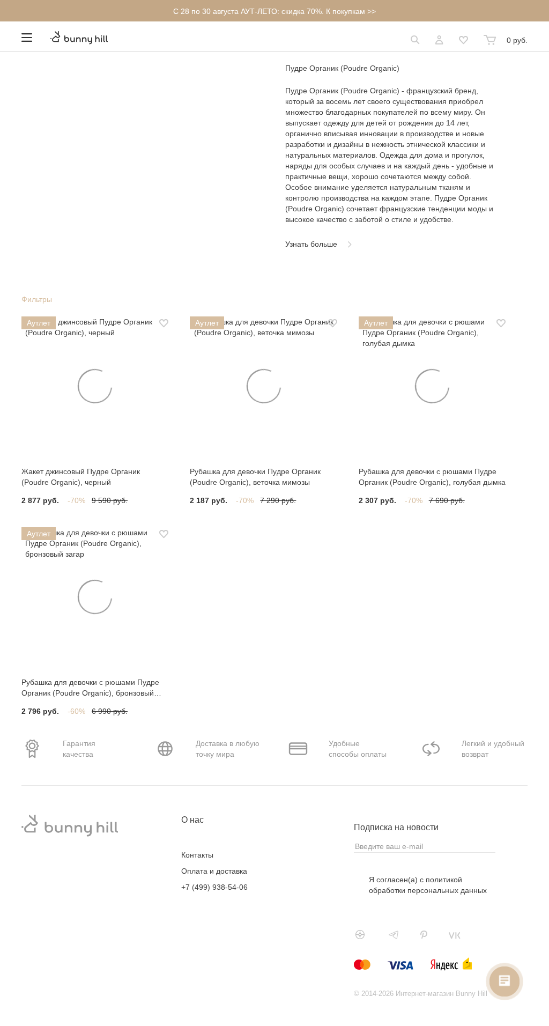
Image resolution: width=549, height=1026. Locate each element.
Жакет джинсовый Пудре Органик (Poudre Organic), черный (80, 476)
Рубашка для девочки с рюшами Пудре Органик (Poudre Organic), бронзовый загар (90, 688)
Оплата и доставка (214, 871)
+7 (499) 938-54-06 (214, 887)
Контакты (197, 855)
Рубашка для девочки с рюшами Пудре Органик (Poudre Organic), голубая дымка (432, 476)
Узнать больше (311, 244)
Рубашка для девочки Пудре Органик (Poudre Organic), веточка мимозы (255, 476)
